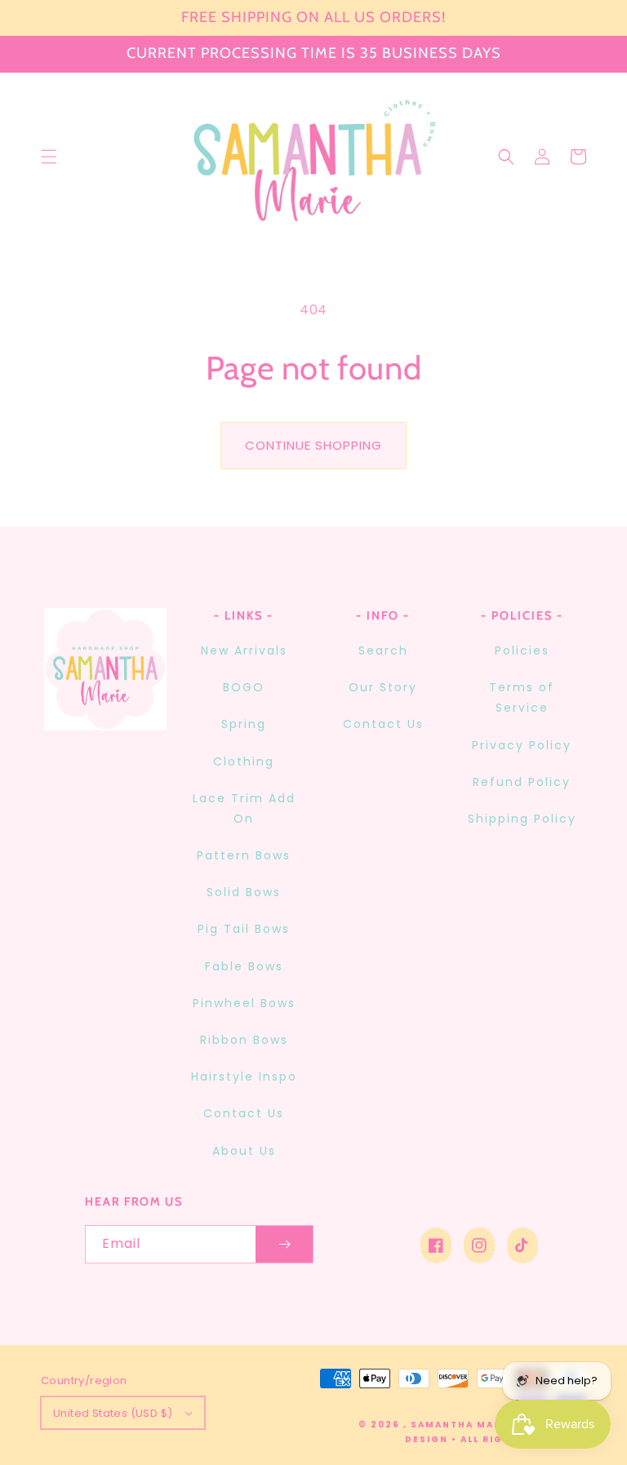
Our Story (383, 687)
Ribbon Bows (244, 1040)
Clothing (243, 761)
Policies (522, 650)
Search (383, 650)
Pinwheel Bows (244, 1003)
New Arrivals (244, 650)
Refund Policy (522, 782)
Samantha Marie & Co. (480, 1424)
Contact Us (243, 1113)
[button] (49, 157)
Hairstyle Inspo (244, 1076)
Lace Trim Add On (244, 808)
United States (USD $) (112, 1413)
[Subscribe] (284, 1244)
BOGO (244, 687)
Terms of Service (521, 697)
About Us (244, 1151)
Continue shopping (313, 445)
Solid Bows (244, 892)
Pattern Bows (244, 855)
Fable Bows (244, 966)
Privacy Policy (521, 745)
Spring (243, 724)
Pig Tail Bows (244, 929)
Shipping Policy (522, 818)
